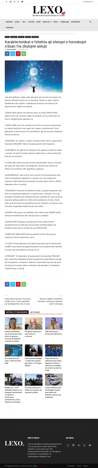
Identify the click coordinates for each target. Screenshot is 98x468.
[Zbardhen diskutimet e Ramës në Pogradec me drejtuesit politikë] (33, 380)
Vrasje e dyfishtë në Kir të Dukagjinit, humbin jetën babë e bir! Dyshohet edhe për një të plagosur (53, 392)
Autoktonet (75, 22)
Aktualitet (20, 33)
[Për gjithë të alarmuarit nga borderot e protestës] (33, 323)
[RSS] (14, 1)
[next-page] (10, 406)
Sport (38, 22)
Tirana (79, 466)
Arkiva (85, 466)
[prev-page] (6, 406)
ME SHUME (35, 312)
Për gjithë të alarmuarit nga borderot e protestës (33, 334)
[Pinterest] (18, 53)
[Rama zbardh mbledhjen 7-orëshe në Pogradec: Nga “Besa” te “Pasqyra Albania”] (33, 350)
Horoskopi (35, 37)
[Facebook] (6, 1)
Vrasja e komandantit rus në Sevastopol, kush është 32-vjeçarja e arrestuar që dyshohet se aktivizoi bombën (13, 336)
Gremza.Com (42, 466)
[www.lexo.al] (49, 11)
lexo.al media (11, 49)
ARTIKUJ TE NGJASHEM (16, 312)
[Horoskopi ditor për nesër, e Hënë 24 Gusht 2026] (13, 350)
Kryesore (9, 22)
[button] (90, 22)
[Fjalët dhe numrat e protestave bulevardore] (54, 323)
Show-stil (46, 22)
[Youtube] (22, 1)
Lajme (17, 22)
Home (7, 33)
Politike (31, 22)
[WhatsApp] (23, 53)
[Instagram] (10, 1)
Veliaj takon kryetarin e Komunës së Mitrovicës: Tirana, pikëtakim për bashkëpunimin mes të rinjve (18, 301)
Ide (24, 22)
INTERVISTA (9, 27)
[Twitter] (18, 1)
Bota (55, 22)
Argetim (28, 37)
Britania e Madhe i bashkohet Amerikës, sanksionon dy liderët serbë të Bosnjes (50, 301)
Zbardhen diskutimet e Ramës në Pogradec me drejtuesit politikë (33, 390)
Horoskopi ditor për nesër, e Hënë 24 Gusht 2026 (13, 361)
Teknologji (65, 22)
